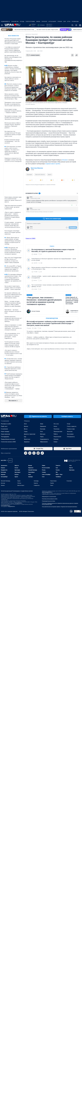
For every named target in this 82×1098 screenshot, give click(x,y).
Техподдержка (5, 436)
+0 (71, 205)
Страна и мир (71, 429)
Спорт (68, 424)
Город (25, 431)
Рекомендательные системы (48, 501)
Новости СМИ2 (30, 238)
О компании (4, 429)
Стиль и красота (71, 426)
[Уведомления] (76, 25)
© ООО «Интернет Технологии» (26, 511)
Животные (27, 439)
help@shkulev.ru (11, 506)
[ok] (34, 453)
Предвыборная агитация (8, 439)
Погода (22, 21)
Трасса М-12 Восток (40, 174)
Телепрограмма (30, 21)
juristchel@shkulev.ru (5, 505)
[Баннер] (7, 29)
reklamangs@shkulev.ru (47, 492)
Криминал (43, 426)
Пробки (60, 21)
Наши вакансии (5, 434)
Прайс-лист (4, 426)
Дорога (49, 174)
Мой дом (42, 434)
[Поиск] (72, 25)
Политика (56, 429)
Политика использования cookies (49, 498)
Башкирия (29, 174)
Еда (25, 436)
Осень (55, 426)
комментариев (34, 55)
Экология (69, 431)
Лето (41, 431)
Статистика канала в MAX (8, 442)
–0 (76, 205)
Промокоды (75, 21)
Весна (25, 429)
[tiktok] (42, 453)
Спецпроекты (71, 436)
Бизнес (26, 426)
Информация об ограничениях (49, 496)
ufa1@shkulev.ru (18, 503)
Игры (68, 21)
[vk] (29, 453)
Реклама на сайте (6, 424)
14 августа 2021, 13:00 (31, 51)
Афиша (38, 21)
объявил (65, 160)
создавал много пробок (52, 163)
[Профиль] (80, 25)
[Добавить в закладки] (72, 55)
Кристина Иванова (37, 168)
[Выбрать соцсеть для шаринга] (76, 55)
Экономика (70, 434)
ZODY (64, 21)
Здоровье (27, 442)
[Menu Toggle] (2, 25)
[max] (38, 453)
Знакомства (15, 21)
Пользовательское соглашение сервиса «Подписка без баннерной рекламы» (59, 506)
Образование (44, 442)
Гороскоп (44, 21)
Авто (25, 424)
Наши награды (5, 431)
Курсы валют (52, 21)
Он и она (56, 424)
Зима (41, 424)
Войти (31, 228)
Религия (56, 439)
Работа (56, 434)
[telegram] (25, 453)
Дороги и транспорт (29, 434)
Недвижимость (5, 21)
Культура (42, 429)
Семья (55, 442)
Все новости (13, 36)
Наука (41, 436)
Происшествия (58, 431)
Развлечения (57, 436)
